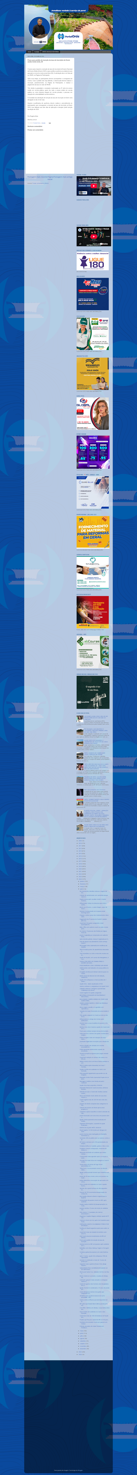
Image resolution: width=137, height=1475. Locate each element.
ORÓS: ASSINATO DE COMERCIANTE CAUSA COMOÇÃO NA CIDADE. (94, 753)
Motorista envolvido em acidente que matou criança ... (93, 1153)
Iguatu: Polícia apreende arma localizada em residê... (93, 1120)
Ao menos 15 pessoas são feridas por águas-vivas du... (93, 931)
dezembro (83, 1349)
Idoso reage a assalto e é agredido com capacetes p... (92, 1008)
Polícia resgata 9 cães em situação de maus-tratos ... (93, 1038)
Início (29, 52)
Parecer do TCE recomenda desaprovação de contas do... (93, 1193)
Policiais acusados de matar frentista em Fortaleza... (92, 1327)
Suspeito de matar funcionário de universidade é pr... (94, 1011)
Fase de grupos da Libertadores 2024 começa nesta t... (93, 942)
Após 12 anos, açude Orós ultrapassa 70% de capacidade (93, 1256)
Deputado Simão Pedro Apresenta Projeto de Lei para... (94, 1078)
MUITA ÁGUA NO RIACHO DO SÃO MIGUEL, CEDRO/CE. (92, 976)
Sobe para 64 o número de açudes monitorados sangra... (94, 1034)
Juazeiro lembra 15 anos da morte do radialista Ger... (94, 1209)
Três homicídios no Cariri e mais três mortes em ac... (94, 954)
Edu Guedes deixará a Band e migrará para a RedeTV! (93, 1197)
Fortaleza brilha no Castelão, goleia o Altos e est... (95, 1146)
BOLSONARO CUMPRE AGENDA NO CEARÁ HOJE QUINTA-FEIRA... (94, 1000)
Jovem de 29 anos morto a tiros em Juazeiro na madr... (94, 1177)
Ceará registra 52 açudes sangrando (90, 993)
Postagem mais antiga (63, 177)
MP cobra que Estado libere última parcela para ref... (94, 1304)
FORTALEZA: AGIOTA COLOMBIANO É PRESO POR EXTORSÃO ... (94, 1224)
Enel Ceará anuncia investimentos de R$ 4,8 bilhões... (93, 1236)
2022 (80, 874)
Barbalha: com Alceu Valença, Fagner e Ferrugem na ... (94, 1248)
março (82, 886)
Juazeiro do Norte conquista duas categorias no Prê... (94, 1104)
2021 (80, 871)
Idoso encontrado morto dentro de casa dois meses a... (93, 1096)
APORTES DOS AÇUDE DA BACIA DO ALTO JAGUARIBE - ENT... (92, 1296)
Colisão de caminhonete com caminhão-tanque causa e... (94, 896)
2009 (80, 841)
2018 (80, 864)
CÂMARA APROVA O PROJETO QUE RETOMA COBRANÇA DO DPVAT (92, 989)
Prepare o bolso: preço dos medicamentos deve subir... (94, 915)
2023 (80, 876)
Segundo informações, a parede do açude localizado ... (92, 1124)
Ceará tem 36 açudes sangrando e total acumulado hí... (91, 923)
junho (82, 1333)
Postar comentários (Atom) (41, 183)
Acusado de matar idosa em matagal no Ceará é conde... (94, 1161)
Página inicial (50, 178)
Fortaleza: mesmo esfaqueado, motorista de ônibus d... (93, 1149)
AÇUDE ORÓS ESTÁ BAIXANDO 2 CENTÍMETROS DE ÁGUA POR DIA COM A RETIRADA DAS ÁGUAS (96, 741)
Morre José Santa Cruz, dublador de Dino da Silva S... (94, 1272)
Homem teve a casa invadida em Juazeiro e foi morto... (94, 1023)
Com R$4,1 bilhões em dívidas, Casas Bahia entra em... (94, 1308)
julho (81, 1336)
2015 (80, 856)
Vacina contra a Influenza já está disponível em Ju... (94, 1300)
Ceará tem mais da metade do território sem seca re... (93, 1232)
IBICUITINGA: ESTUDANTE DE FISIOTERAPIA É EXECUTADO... (92, 996)
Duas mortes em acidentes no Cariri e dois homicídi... (92, 1312)
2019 (80, 866)
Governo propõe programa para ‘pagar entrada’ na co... (94, 1054)
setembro (83, 1341)
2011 (80, 846)
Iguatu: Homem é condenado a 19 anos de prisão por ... (94, 1288)
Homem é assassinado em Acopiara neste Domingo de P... (92, 912)
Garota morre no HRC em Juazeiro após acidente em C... (94, 1244)
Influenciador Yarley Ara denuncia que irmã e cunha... (93, 904)
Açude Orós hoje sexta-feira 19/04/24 (91, 1085)
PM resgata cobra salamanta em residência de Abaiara (93, 946)
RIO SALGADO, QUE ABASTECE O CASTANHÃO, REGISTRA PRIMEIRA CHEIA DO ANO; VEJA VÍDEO (96, 730)
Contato (36, 52)
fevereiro (83, 884)
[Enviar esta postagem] (49, 123)
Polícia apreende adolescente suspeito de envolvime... (92, 1050)
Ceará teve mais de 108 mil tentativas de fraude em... (94, 1316)
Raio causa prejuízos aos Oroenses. (95, 789)
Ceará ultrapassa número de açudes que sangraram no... (92, 1292)
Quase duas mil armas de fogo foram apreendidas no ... (91, 1165)
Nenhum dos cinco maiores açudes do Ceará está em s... (94, 1027)
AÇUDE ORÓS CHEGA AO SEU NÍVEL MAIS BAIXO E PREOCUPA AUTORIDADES (96, 825)
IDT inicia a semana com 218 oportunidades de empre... (94, 1142)
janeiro (82, 881)
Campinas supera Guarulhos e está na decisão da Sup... (94, 1112)
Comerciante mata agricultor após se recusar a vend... (94, 1157)
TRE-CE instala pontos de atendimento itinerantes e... (94, 950)
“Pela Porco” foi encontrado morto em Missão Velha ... (93, 1169)
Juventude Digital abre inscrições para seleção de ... (94, 1042)
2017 (80, 861)
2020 (80, 869)
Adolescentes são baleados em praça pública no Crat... (94, 968)
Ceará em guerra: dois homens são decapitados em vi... (94, 1284)
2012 (80, 848)
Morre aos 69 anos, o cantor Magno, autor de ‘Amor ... (93, 908)
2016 (80, 858)
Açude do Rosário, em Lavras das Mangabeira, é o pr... (94, 958)
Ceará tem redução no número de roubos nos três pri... (93, 1058)
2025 (80, 1352)
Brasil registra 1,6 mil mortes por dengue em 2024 (93, 1130)
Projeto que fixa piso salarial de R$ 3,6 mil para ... (94, 1320)
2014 (80, 853)
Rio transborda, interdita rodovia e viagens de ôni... (93, 892)
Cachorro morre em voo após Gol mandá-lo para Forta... (94, 1221)
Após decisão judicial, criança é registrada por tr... (94, 939)
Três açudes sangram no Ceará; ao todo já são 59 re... (94, 1015)
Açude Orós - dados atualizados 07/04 (91, 984)
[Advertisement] (91, 83)
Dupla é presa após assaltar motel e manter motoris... (93, 900)
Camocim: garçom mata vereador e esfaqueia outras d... (93, 1280)
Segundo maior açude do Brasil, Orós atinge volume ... (93, 1264)
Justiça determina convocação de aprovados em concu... (94, 1181)
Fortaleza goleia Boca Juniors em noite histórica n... (94, 1252)
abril (81, 889)
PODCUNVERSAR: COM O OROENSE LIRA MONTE (94, 965)
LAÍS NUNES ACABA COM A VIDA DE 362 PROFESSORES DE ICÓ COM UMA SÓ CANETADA (96, 717)
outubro (82, 1343)
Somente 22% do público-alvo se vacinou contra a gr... (95, 1138)
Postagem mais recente (37, 177)
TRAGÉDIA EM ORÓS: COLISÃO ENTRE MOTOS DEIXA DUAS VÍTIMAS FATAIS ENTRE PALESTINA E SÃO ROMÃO (95, 778)
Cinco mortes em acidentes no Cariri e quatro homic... (93, 1185)
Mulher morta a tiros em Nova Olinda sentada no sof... (94, 1062)
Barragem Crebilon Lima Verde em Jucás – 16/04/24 (92, 1082)
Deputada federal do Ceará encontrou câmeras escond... (94, 1088)
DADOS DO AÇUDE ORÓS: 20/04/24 (90, 1127)
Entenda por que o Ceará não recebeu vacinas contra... (93, 1092)
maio (82, 1331)
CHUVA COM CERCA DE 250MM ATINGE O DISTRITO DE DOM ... (92, 962)
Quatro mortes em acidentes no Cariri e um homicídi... (93, 1070)
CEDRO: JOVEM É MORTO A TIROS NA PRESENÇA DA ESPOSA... (94, 1003)
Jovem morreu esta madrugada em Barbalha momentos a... (93, 1134)
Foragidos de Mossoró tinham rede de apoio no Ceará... (94, 972)
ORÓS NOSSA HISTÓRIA (50, 52)
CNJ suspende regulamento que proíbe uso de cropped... (93, 1074)
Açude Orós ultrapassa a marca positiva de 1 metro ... (93, 980)
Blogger (80, 1470)
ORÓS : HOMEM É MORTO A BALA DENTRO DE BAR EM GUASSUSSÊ (96, 800)
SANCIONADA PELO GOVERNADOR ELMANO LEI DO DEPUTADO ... (93, 1268)
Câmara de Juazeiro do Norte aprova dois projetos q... (92, 1108)
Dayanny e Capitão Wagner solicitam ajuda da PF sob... (94, 1216)
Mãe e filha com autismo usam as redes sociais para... (94, 927)
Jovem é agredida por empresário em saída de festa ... (94, 935)
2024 (80, 879)
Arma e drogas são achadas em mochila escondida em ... (92, 1046)
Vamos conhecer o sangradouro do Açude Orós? (94, 986)
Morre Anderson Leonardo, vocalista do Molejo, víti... (94, 1276)
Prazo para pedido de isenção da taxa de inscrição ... (92, 1240)
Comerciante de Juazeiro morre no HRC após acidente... (93, 1201)
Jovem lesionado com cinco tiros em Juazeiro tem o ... (94, 1116)
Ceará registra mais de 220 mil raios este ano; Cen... (93, 1100)
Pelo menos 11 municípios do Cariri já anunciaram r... (91, 1213)
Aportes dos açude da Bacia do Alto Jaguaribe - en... (94, 1189)
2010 (80, 843)
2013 (80, 851)
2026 (80, 1354)
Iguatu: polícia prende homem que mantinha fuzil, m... (94, 1173)
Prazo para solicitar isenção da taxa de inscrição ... (94, 1031)
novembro (83, 1346)
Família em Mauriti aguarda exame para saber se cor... (94, 1228)
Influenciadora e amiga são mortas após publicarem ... (92, 1019)
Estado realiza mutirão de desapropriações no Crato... (93, 1205)
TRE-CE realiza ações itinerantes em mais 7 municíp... (92, 1066)
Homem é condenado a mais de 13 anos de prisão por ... (93, 1260)
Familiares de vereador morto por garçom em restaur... (93, 1322)
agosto (82, 1338)
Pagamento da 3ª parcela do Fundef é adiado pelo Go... (93, 920)
